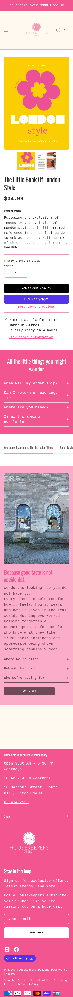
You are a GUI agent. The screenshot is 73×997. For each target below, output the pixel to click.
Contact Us (25, 980)
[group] (36, 5)
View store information (31, 337)
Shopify (9, 974)
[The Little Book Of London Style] (26, 161)
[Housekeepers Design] (36, 30)
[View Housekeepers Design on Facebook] (16, 949)
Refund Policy (28, 984)
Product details (12, 210)
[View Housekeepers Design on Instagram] (7, 949)
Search (9, 980)
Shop (7, 816)
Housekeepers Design (32, 969)
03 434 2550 (16, 802)
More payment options (36, 306)
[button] (58, 30)
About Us (43, 980)
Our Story (29, 691)
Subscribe (36, 932)
